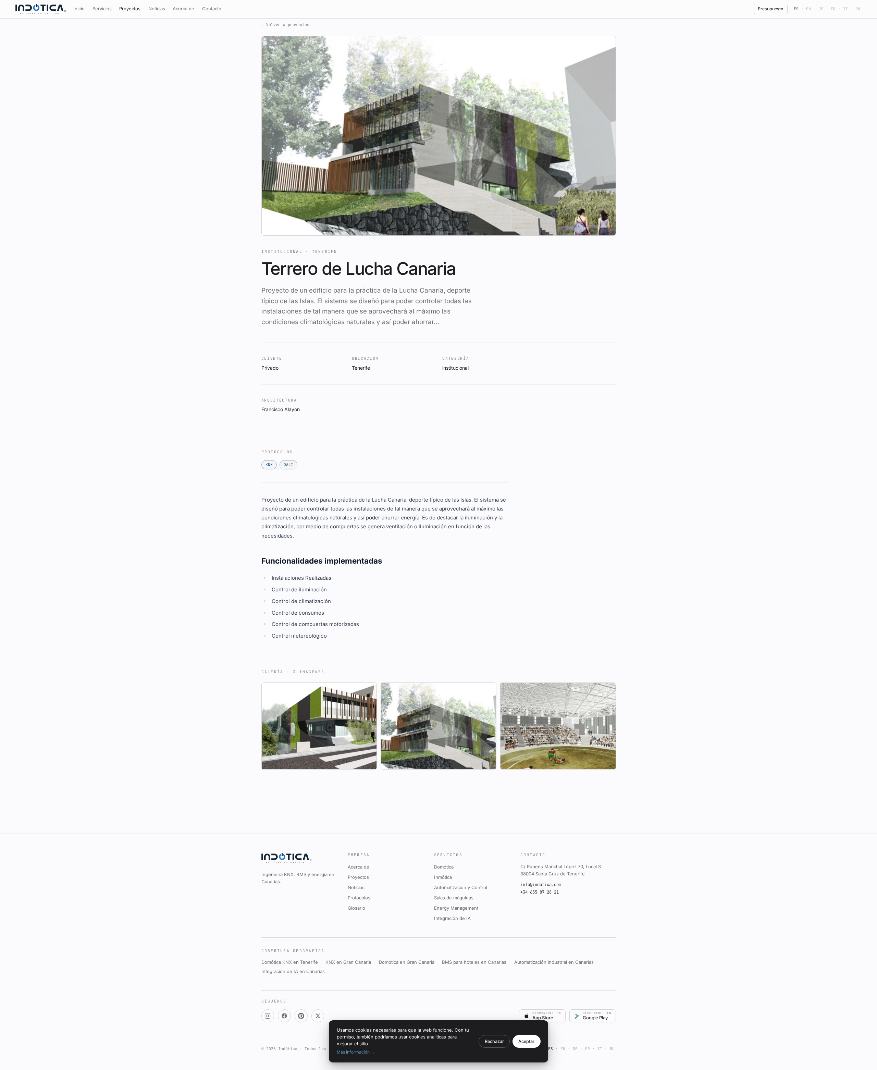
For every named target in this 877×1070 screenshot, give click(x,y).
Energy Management (456, 908)
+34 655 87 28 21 (539, 892)
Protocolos (359, 897)
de (820, 9)
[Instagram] (267, 1015)
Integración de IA (452, 918)
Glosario (356, 908)
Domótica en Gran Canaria (406, 962)
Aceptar (526, 1041)
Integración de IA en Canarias (293, 971)
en (808, 9)
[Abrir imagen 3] (558, 726)
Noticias (156, 8)
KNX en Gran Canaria (348, 962)
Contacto (211, 8)
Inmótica (443, 877)
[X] (317, 1015)
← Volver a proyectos (285, 24)
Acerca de (183, 8)
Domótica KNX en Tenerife (289, 962)
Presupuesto (770, 8)
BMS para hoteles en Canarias (474, 962)
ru (857, 9)
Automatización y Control (460, 887)
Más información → (356, 1052)
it (845, 9)
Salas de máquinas (453, 897)
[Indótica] (40, 9)
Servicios (102, 8)
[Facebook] (284, 1015)
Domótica (444, 867)
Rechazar (494, 1041)
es (796, 9)
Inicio (79, 8)
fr (833, 9)
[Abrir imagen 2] (438, 726)
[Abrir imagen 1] (319, 726)
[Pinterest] (301, 1015)
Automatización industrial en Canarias (554, 962)
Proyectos (129, 8)
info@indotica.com (540, 884)
